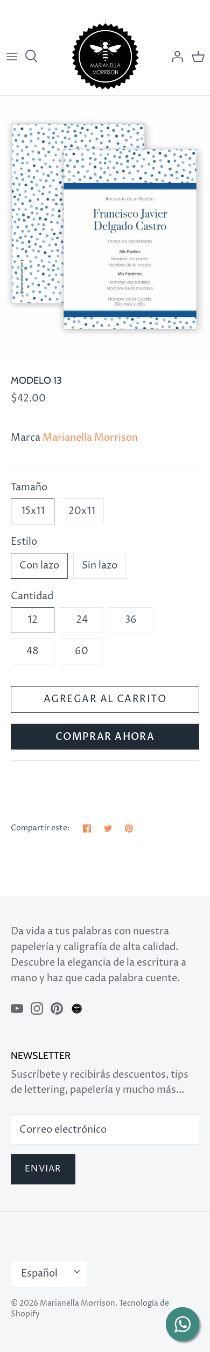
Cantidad (32, 596)
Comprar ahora (105, 737)
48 (32, 651)
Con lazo (39, 565)
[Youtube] (17, 1008)
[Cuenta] (174, 56)
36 (131, 620)
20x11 (81, 511)
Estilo (24, 542)
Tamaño (29, 487)
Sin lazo (99, 565)
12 (32, 620)
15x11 (33, 511)
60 (81, 651)
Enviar (43, 1169)
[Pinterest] (57, 1008)
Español (39, 1273)
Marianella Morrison (90, 438)
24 (82, 620)
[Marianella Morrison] (105, 56)
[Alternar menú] (12, 56)
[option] (105, 227)
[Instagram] (37, 1008)
